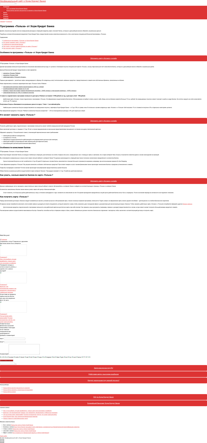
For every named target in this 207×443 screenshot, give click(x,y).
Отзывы (5, 16)
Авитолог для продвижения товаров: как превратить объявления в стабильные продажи (30, 412)
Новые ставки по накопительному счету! (15, 418)
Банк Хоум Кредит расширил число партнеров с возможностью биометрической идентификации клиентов (46, 427)
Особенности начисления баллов (13, 44)
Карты (5, 12)
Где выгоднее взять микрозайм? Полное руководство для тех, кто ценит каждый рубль (30, 414)
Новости (5, 18)
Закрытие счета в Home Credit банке (22, 425)
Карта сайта (3, 436)
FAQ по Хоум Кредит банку (103, 397)
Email (2, 342)
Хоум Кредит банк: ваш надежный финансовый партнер (20, 416)
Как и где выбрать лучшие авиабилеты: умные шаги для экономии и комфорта (8, 261)
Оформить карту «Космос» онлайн (103, 58)
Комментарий (4, 354)
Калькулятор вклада (9, 392)
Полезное (6, 6)
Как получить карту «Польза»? (12, 48)
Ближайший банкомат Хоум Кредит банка (103, 403)
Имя (1, 338)
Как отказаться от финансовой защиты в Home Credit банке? (31, 433)
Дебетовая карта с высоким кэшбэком (103, 374)
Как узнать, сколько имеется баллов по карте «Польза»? (20, 46)
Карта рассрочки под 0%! (103, 368)
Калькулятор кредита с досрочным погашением (18, 390)
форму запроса (187, 204)
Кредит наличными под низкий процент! (103, 380)
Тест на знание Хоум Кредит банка (16, 8)
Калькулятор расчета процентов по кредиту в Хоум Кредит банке (26, 10)
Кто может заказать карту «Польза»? (14, 42)
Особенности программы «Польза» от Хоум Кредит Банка (20, 40)
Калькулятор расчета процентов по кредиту (16, 388)
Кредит (5, 14)
